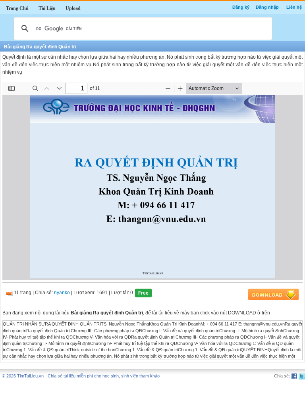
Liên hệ (294, 7)
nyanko (62, 293)
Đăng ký (240, 7)
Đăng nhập (267, 7)
